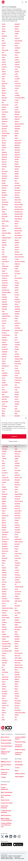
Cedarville (4, 268)
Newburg (17, 242)
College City (5, 313)
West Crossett (18, 653)
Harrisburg (4, 589)
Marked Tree (18, 140)
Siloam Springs (19, 494)
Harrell (3, 584)
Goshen (4, 529)
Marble (16, 131)
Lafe (16, 36)
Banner (4, 88)
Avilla (3, 78)
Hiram (3, 631)
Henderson (5, 610)
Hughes (4, 658)
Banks (3, 85)
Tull (15, 584)
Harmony (4, 582)
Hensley (4, 612)
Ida (2, 667)
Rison (16, 413)
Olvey (16, 280)
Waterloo (17, 639)
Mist (16, 180)
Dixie (3, 370)
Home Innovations (6, 743)
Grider (3, 555)
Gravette (4, 536)
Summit (17, 546)
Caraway (4, 242)
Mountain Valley (19, 214)
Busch (3, 211)
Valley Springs (18, 601)
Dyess (3, 389)
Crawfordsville (5, 330)
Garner (3, 503)
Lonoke (17, 93)
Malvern (17, 121)
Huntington (5, 660)
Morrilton (17, 195)
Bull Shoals (5, 204)
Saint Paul (17, 456)
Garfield (4, 498)
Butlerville (4, 214)
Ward (16, 631)
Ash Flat (4, 64)
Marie (16, 135)
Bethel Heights (6, 133)
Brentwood (5, 185)
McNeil (16, 161)
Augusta (4, 74)
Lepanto (17, 71)
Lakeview (17, 43)
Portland (17, 370)
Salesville (17, 463)
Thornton (17, 565)
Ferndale (4, 451)
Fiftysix (4, 453)
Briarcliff (4, 188)
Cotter (3, 328)
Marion (16, 138)
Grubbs (4, 560)
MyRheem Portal (6, 761)
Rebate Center (5, 800)
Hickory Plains (5, 617)
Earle (3, 394)
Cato (3, 254)
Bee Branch (5, 112)
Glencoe (4, 525)
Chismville (4, 301)
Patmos (17, 325)
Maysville (17, 152)
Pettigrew (17, 344)
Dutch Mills (5, 385)
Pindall (16, 347)
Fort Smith (4, 472)
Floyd (3, 468)
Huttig (3, 665)
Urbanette (17, 598)
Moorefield (17, 185)
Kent (3, 715)
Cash (3, 249)
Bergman (4, 128)
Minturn (17, 178)
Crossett (4, 332)
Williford (17, 679)
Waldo (16, 624)
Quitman (17, 392)
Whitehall (17, 672)
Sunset (16, 548)
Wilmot (16, 686)
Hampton (4, 574)
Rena (16, 406)
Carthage (4, 244)
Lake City (17, 38)
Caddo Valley (5, 221)
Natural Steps (18, 230)
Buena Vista (5, 202)
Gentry (3, 513)
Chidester (4, 299)
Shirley (16, 487)
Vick (16, 608)
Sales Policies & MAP (19, 858)
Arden (3, 57)
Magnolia (17, 119)
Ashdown (4, 66)
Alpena (3, 45)
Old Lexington (18, 278)
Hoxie (3, 655)
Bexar (3, 138)
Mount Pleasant (19, 204)
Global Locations (20, 773)
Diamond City (5, 366)
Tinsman (17, 570)
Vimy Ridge (18, 612)
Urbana (16, 596)
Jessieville (4, 693)
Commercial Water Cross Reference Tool (6, 824)
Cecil (3, 263)
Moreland (17, 188)
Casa (3, 247)
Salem (16, 461)
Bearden (4, 107)
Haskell (4, 596)
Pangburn (17, 306)
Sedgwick (17, 475)
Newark (17, 240)
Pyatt (16, 389)
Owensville (17, 301)
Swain (16, 551)
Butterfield (4, 216)
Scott (16, 468)
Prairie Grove (18, 380)
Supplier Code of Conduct (7, 857)
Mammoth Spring (19, 123)
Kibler (3, 719)
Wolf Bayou (18, 700)
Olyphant (17, 282)
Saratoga (17, 465)
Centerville (4, 280)
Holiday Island (5, 636)
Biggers (4, 145)
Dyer (3, 387)
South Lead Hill (19, 501)
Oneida (16, 287)
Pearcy (16, 332)
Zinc (16, 717)
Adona (3, 26)
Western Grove (19, 665)
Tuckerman (18, 582)
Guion (3, 563)
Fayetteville (5, 446)
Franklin (4, 487)
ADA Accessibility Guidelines (7, 858)
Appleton (4, 55)
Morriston (17, 197)
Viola (16, 615)
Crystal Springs (6, 335)
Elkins (3, 413)
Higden (4, 620)
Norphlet (17, 252)
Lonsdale (17, 95)
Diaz (3, 368)
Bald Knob (4, 83)
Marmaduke (18, 142)
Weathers (17, 641)
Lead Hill (17, 64)
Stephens (17, 525)
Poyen (16, 375)
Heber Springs (5, 601)
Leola (16, 69)
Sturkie (16, 536)
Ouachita (17, 299)
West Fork (17, 655)
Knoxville (17, 31)
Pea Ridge (17, 328)
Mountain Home (19, 209)
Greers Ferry (5, 551)
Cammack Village (6, 233)
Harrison (4, 591)
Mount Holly (18, 199)
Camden (4, 230)
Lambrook (17, 47)
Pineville (17, 349)
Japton (4, 681)
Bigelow (4, 142)
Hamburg (4, 572)
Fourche (4, 482)
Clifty (3, 311)
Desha (3, 361)
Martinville (17, 145)
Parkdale (17, 313)
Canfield (4, 240)
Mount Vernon (18, 206)
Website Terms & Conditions (15, 855)
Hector (4, 603)
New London (18, 237)
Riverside (17, 415)
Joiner (3, 698)
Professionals (4, 758)
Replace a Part (5, 769)
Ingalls (3, 669)
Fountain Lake (5, 480)
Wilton (16, 691)
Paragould (17, 309)
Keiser (3, 710)
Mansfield (17, 128)
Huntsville (4, 662)
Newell (16, 244)
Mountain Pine (18, 211)
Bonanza (4, 166)
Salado (16, 458)
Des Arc (4, 358)
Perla (16, 337)
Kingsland (17, 24)
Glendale (4, 527)
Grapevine (4, 534)
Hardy (3, 579)
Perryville (17, 342)
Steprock (17, 527)
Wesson (17, 650)
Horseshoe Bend (6, 643)
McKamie (17, 157)
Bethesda (4, 135)
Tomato (17, 572)
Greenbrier (4, 541)
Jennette (4, 686)
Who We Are (18, 761)
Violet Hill (17, 617)
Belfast (4, 116)
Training (3, 777)
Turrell (16, 589)
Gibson (4, 517)
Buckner (4, 199)
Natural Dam (18, 228)
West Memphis (18, 660)
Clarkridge (4, 306)
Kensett (4, 712)
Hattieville (4, 598)
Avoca (3, 81)
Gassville (4, 506)
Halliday (4, 570)
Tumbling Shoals (19, 586)
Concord (4, 320)
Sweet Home (18, 553)
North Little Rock (19, 256)
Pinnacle (17, 354)
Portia (16, 368)
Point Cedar (18, 363)
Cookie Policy (17, 857)
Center (3, 271)
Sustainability (19, 764)
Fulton (3, 491)
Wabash (17, 620)
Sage (16, 449)
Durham (4, 382)
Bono (3, 169)
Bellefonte (4, 121)
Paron (16, 320)
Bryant (3, 197)
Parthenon (17, 323)
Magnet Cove (18, 116)
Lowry (16, 104)
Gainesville (4, 494)
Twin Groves (18, 591)
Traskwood (18, 577)
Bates (3, 95)
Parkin (16, 318)
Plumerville (17, 361)
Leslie (16, 74)
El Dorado (4, 406)
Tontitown (17, 574)
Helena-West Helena (7, 608)
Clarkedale (4, 304)
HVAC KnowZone (6, 815)
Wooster (17, 707)
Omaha (16, 285)
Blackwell (4, 157)
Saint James (18, 451)
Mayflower (17, 150)
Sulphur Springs (19, 541)
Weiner (16, 643)
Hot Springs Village (7, 650)
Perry (16, 339)
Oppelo (17, 290)
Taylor (16, 560)
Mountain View (18, 216)
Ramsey (17, 394)
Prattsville (17, 382)
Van (16, 603)
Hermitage (4, 615)
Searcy (16, 472)
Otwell (16, 297)
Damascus (4, 339)
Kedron (4, 707)
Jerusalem (4, 691)
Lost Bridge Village (20, 97)
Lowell (16, 102)
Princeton (17, 387)
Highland (4, 627)
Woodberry (18, 703)
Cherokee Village (6, 292)
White (16, 669)
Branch (4, 183)
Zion (16, 719)
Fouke (3, 475)
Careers (17, 767)
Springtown (18, 517)
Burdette (4, 209)
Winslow (17, 693)
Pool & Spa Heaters (6, 746)
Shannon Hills (18, 477)
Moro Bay (17, 192)
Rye (16, 446)
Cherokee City (5, 290)
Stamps (17, 520)
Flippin (3, 463)
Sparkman (17, 506)
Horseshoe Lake (6, 646)
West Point (18, 662)
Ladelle (16, 33)
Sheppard (17, 480)
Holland (4, 639)
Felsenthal (4, 449)
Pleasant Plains (19, 358)
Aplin (3, 52)
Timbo (16, 567)
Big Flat (4, 140)
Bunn (3, 206)
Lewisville (17, 78)
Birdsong (4, 147)
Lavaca (17, 57)
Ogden (16, 268)
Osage (16, 292)
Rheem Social (4, 833)
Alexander (4, 36)
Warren (16, 634)
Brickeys (4, 190)
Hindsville (4, 629)
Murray (16, 223)
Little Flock (18, 83)
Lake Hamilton (18, 40)
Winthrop (17, 696)
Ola (15, 275)
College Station (6, 316)
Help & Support (19, 776)
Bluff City (4, 161)
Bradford (4, 178)
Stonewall (17, 529)
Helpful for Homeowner (6, 734)
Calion (3, 228)
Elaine (3, 411)
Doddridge (4, 373)
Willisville (17, 681)
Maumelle (17, 147)
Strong (16, 534)
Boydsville (4, 176)
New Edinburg (18, 235)
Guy (3, 565)
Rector (16, 399)
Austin (3, 76)
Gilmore (4, 522)
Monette (17, 183)
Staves (16, 522)
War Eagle (17, 629)
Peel (16, 335)
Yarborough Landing (20, 712)
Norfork (17, 249)
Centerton (4, 278)
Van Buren (17, 605)
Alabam (4, 31)
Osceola (17, 294)
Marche (17, 133)
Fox (3, 484)
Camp (3, 235)
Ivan (3, 674)
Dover (3, 377)
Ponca (16, 366)
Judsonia (4, 703)
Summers (17, 544)
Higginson (4, 622)
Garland (4, 501)
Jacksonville (5, 679)
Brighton (4, 192)
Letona (16, 76)
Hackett (4, 567)
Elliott (3, 415)
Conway (4, 323)
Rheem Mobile (4, 841)
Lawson (17, 59)
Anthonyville (5, 50)
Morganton (18, 190)
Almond (4, 43)
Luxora (16, 109)
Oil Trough (17, 273)
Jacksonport (5, 677)
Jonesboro (5, 700)
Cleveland (4, 309)
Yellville (16, 715)
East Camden (5, 396)
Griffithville (4, 558)
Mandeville (17, 126)
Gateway (4, 508)
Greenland (4, 546)
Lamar (16, 45)
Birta (3, 150)
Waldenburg (18, 622)
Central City (5, 282)
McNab (17, 159)
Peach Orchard (19, 330)
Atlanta (4, 71)
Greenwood (5, 548)
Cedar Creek (5, 266)
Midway (17, 176)
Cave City (4, 259)
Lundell (16, 107)
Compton (4, 318)
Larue (16, 55)
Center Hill (4, 273)
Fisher (3, 456)
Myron (16, 225)
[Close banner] (25, 418)
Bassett (4, 93)
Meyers (17, 171)
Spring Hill (17, 508)
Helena (4, 605)
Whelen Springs (19, 667)
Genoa (3, 510)
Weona (16, 646)
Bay (3, 102)
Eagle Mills (4, 392)
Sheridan (17, 482)
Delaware (4, 354)
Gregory (4, 553)
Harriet (3, 586)
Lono (16, 90)
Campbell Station (6, 237)
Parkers (17, 316)
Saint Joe (17, 453)
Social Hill (17, 498)
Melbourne (17, 166)
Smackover (18, 496)
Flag (3, 461)
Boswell (4, 173)
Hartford (4, 593)
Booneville (4, 171)
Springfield (17, 515)
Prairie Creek (18, 377)
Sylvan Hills (18, 558)
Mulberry (17, 221)
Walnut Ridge (18, 627)
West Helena (18, 658)
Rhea (16, 408)
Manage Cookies (13, 441)
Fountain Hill (5, 477)
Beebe (3, 114)
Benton (4, 123)
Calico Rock (5, 225)
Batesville (4, 97)
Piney (16, 351)
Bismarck (4, 152)
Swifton (17, 555)
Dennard (4, 356)
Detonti (4, 363)
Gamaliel (4, 496)
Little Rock (17, 85)
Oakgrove (17, 263)
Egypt (3, 404)
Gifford (4, 520)
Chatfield (4, 287)
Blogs (16, 770)
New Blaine (18, 233)
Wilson (16, 688)
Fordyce (4, 470)
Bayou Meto (5, 104)
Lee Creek (17, 66)
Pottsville (17, 373)
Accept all (14, 436)
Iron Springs (5, 672)
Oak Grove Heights (20, 261)
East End (4, 399)
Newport (17, 247)
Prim (16, 385)
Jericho (4, 688)
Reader (17, 396)
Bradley (4, 180)
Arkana (3, 59)
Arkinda (4, 62)
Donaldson (5, 375)
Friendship (4, 489)
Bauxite (4, 100)
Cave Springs (5, 261)
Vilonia (16, 610)
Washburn (17, 636)
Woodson (17, 705)
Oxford (16, 304)
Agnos (3, 28)
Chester (4, 294)
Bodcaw (4, 164)
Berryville (4, 131)
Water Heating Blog (6, 792)
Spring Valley (18, 510)
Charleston (5, 285)
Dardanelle (4, 344)
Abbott (4, 24)
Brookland (4, 195)
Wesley (16, 648)
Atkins (3, 69)
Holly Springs (5, 641)
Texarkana (17, 563)
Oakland (17, 266)
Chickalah (4, 297)
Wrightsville (18, 710)
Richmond (17, 411)
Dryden (4, 380)
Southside (17, 503)
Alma (3, 40)
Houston (4, 653)
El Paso (4, 408)
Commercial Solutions (20, 734)
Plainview (17, 356)
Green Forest (5, 539)
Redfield (17, 404)
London (17, 88)
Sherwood (17, 484)
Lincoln (16, 81)
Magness (17, 114)
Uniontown (17, 593)
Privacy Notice (4, 855)
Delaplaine (4, 351)
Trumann (17, 579)
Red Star (17, 401)
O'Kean (17, 259)
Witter (16, 698)
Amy (3, 47)
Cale (3, 223)
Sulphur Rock (18, 539)
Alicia (3, 38)
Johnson (4, 696)
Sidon (16, 491)
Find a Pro (4, 784)
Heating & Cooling (6, 740)
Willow (16, 684)
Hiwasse (4, 634)
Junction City (5, 705)
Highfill (3, 624)
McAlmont (17, 154)
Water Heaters (5, 737)
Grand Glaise (5, 532)
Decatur (4, 347)
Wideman (17, 674)
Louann (17, 100)
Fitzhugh (4, 458)
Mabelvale (17, 112)
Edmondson (5, 401)
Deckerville (5, 349)
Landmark (17, 52)
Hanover (4, 577)
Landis (16, 50)
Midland (17, 173)
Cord (3, 325)
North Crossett (19, 254)
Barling (3, 90)
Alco (3, 33)
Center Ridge (5, 275)
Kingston (17, 26)
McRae (17, 164)
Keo (3, 717)
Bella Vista (4, 119)
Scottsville (17, 470)
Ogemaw (17, 271)
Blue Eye (4, 159)
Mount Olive (18, 202)
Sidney (16, 489)
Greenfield (4, 544)
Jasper (3, 684)
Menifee (17, 169)
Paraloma (17, 311)
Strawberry (18, 532)
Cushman (4, 337)
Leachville (17, 62)
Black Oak (4, 154)
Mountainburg (18, 218)
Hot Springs (5, 648)
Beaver (4, 109)
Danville (4, 342)
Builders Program (20, 749)
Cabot (3, 218)
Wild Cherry (18, 677)
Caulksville (4, 256)
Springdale (17, 513)
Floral (3, 465)
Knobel (16, 28)
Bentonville (5, 126)
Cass (3, 252)
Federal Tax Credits (6, 803)
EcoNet (3, 749)
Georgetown (5, 515)
